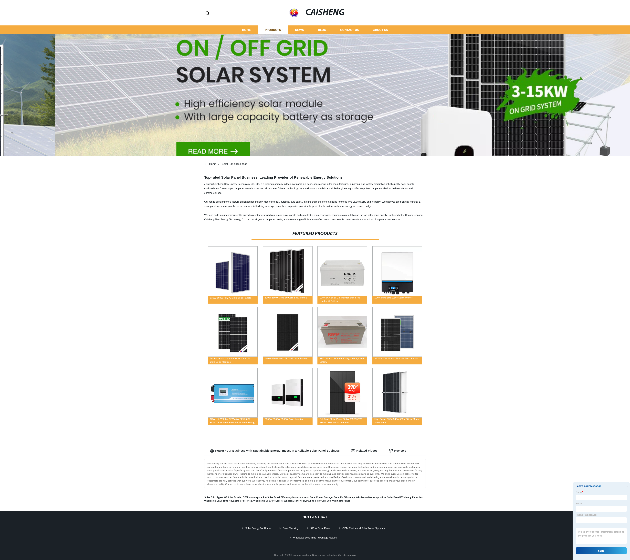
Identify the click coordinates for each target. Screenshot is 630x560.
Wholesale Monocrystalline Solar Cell (305, 500)
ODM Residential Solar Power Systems (363, 528)
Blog (322, 30)
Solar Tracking (290, 528)
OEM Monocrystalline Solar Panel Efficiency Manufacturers (276, 497)
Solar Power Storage (321, 497)
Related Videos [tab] (367, 450)
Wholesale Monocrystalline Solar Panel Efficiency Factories (389, 497)
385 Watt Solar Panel (338, 500)
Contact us (349, 30)
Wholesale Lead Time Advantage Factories (228, 500)
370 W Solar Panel (320, 528)
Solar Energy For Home (258, 528)
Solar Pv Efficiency (344, 497)
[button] (207, 13)
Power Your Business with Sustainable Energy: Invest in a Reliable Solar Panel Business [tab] (277, 450)
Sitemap (351, 555)
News (299, 30)
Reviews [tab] (400, 450)
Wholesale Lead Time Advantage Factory (315, 537)
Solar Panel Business (234, 164)
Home (246, 30)
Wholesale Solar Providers (268, 500)
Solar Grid (209, 497)
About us (380, 30)
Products (273, 30)
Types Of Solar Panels (229, 497)
